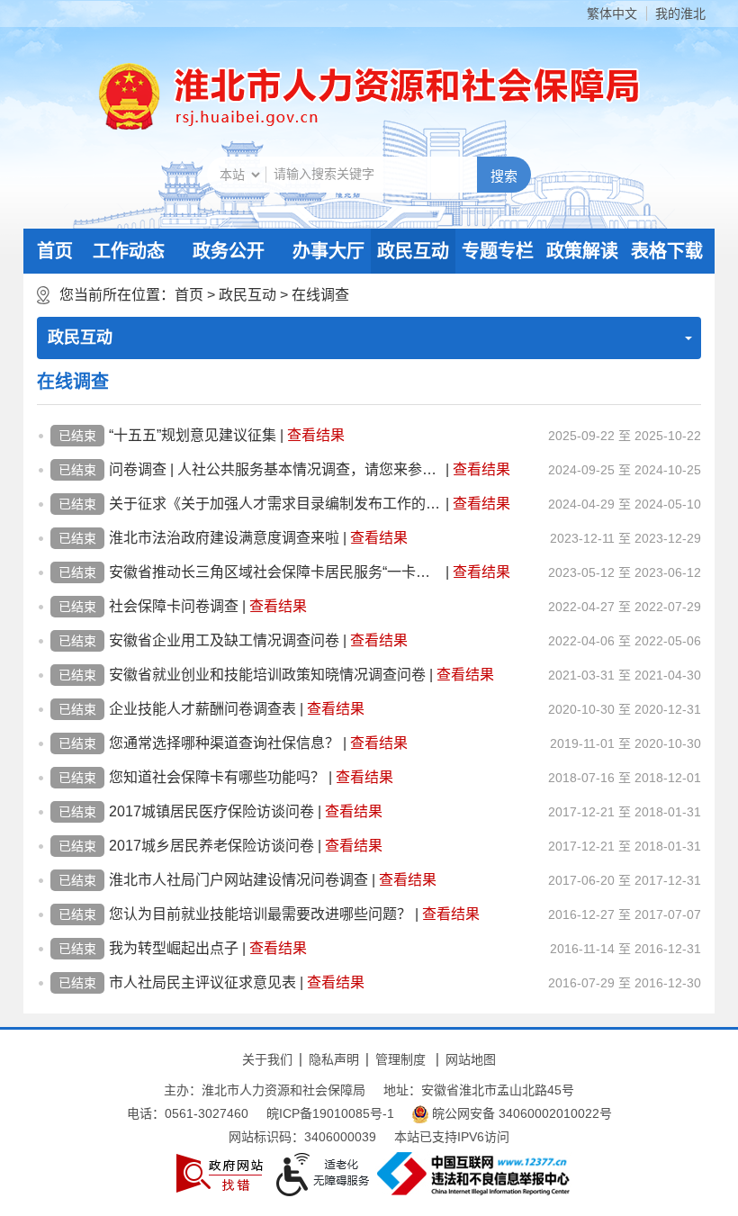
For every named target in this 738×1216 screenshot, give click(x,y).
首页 (55, 251)
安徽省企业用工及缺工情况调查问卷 (224, 640)
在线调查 (320, 294)
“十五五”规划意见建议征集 (192, 435)
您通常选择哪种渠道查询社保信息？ (224, 743)
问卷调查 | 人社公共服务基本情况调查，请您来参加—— (275, 469)
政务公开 (229, 251)
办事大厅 (328, 251)
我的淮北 (680, 13)
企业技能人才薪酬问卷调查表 (202, 708)
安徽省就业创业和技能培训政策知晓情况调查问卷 (267, 674)
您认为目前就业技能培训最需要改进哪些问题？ (260, 914)
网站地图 (471, 1059)
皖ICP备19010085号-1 (330, 1113)
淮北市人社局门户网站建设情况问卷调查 (238, 879)
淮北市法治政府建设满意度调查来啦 (224, 537)
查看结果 (316, 435)
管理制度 (400, 1059)
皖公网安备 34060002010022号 (520, 1113)
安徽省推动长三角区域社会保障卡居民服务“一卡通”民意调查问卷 (275, 572)
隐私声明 (334, 1059)
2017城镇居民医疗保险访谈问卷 (211, 811)
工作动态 (129, 251)
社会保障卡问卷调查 (173, 606)
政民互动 (413, 251)
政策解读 (582, 251)
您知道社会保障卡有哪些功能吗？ (217, 777)
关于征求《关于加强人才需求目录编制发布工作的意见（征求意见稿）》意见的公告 (275, 503)
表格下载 (667, 251)
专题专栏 (498, 251)
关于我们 (267, 1059)
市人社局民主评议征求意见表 (202, 982)
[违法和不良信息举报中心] (473, 1173)
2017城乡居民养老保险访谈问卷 (211, 845)
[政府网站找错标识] (219, 1173)
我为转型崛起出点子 (173, 948)
